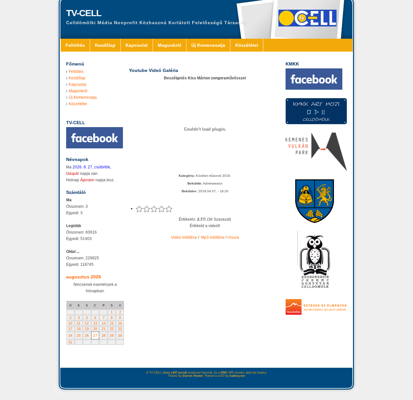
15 (112, 323)
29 (112, 335)
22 (112, 329)
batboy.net (237, 375)
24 (70, 335)
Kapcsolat (137, 45)
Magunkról (169, 45)
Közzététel (246, 45)
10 (70, 323)
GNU (224, 372)
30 (120, 335)
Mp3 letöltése (213, 237)
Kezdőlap (105, 45)
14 (104, 323)
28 (104, 335)
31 (70, 342)
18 (79, 329)
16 (120, 323)
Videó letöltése (184, 237)
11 (78, 323)
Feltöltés (75, 45)
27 (95, 335)
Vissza (233, 237)
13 (95, 323)
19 (87, 329)
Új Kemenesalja (208, 45)
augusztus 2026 (83, 276)
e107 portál (179, 372)
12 (87, 323)
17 (70, 329)
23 (120, 329)
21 (104, 329)
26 (87, 335)
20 (95, 329)
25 (79, 335)
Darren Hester (193, 375)
